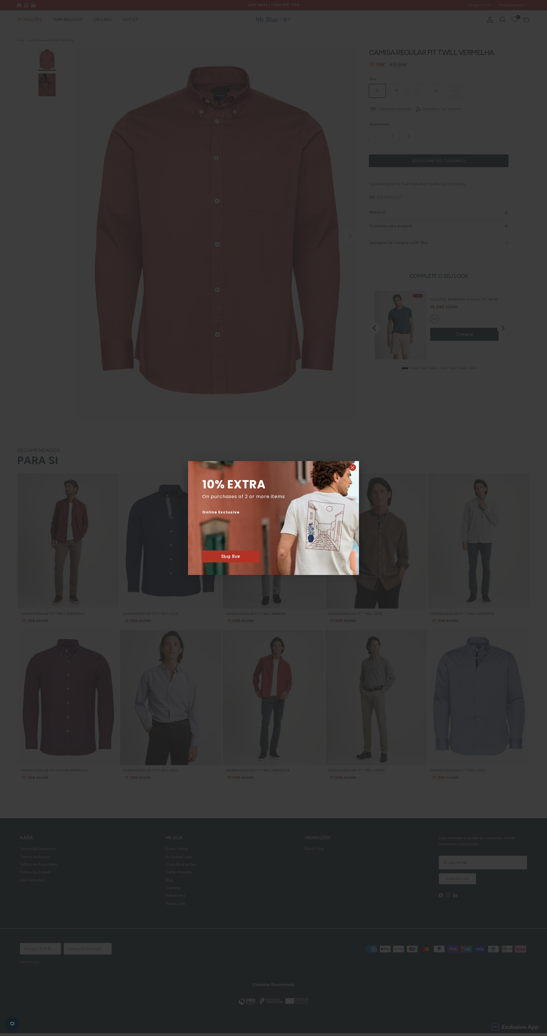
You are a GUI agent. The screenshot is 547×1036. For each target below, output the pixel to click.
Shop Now (230, 556)
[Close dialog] (352, 467)
